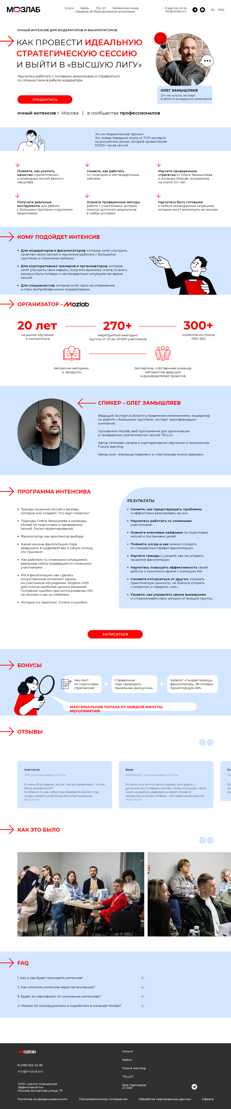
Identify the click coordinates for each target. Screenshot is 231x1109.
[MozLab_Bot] (202, 9)
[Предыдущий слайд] (202, 840)
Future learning (134, 1068)
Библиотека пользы (126, 8)
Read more (32, 799)
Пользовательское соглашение (103, 1099)
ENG (221, 9)
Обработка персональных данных (164, 1099)
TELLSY (101, 8)
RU (213, 9)
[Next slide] (210, 742)
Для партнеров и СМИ (134, 1086)
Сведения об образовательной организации (105, 11)
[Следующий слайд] (210, 840)
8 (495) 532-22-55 (176, 8)
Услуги (69, 8)
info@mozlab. (173, 11)
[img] (194, 1087)
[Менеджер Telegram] (195, 9)
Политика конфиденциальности (42, 1099)
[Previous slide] (202, 742)
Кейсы (84, 8)
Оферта (208, 1099)
